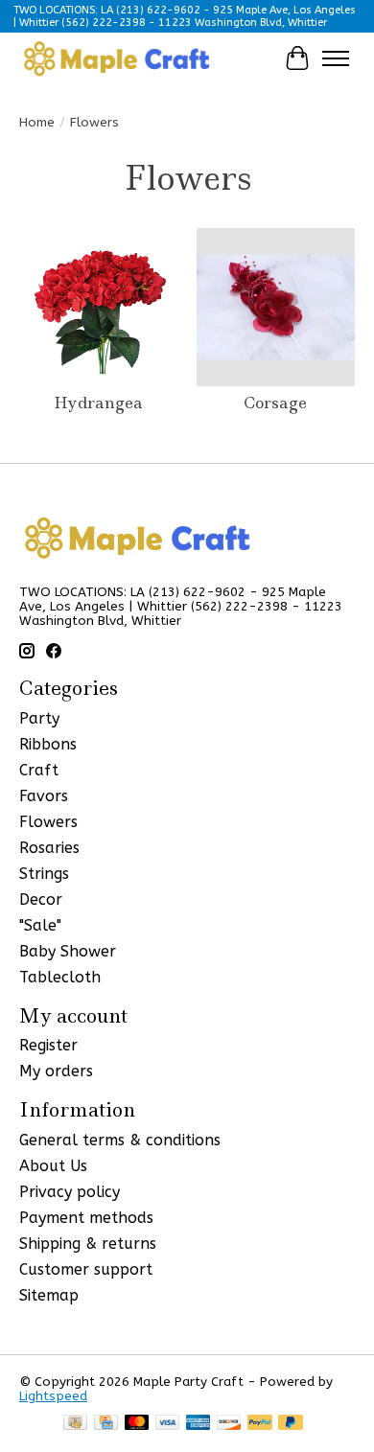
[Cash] (75, 1424)
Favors (43, 796)
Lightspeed (53, 1396)
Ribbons (48, 744)
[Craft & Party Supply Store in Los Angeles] (116, 58)
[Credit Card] (106, 1424)
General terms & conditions (120, 1140)
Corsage (275, 402)
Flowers (48, 822)
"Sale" (40, 925)
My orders (56, 1071)
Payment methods (86, 1218)
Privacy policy (69, 1192)
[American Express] (198, 1424)
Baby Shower (67, 951)
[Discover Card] (229, 1424)
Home (37, 122)
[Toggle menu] (335, 58)
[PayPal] (259, 1424)
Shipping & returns (87, 1243)
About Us (53, 1166)
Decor (40, 899)
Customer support (85, 1269)
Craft (38, 770)
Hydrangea (98, 402)
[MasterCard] (137, 1424)
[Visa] (167, 1424)
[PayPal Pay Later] (290, 1424)
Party (39, 718)
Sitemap (49, 1295)
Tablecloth (60, 977)
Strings (44, 873)
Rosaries (49, 848)
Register (48, 1045)
